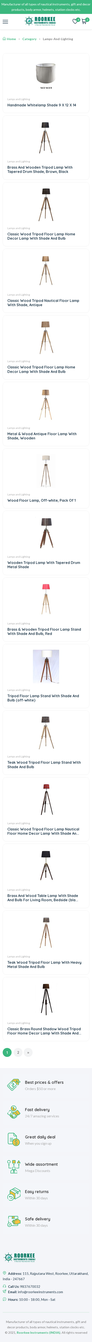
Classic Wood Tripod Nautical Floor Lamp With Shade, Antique (43, 302)
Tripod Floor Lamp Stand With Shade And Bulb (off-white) (43, 698)
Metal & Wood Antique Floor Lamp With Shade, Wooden (42, 436)
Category (29, 39)
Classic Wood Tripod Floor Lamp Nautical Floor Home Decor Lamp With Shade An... (43, 831)
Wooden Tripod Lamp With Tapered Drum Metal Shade (43, 564)
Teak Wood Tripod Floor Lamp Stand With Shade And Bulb (44, 764)
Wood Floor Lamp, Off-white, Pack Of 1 (41, 500)
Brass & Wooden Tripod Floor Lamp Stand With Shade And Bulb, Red (44, 631)
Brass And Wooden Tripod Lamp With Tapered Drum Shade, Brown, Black (40, 169)
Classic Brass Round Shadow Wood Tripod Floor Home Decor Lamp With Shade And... (44, 1031)
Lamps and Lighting (18, 99)
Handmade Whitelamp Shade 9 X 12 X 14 (41, 105)
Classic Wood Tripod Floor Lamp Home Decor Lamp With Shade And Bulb (41, 236)
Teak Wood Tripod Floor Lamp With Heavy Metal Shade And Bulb (44, 964)
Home (11, 39)
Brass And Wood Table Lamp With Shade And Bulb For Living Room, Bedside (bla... (42, 897)
